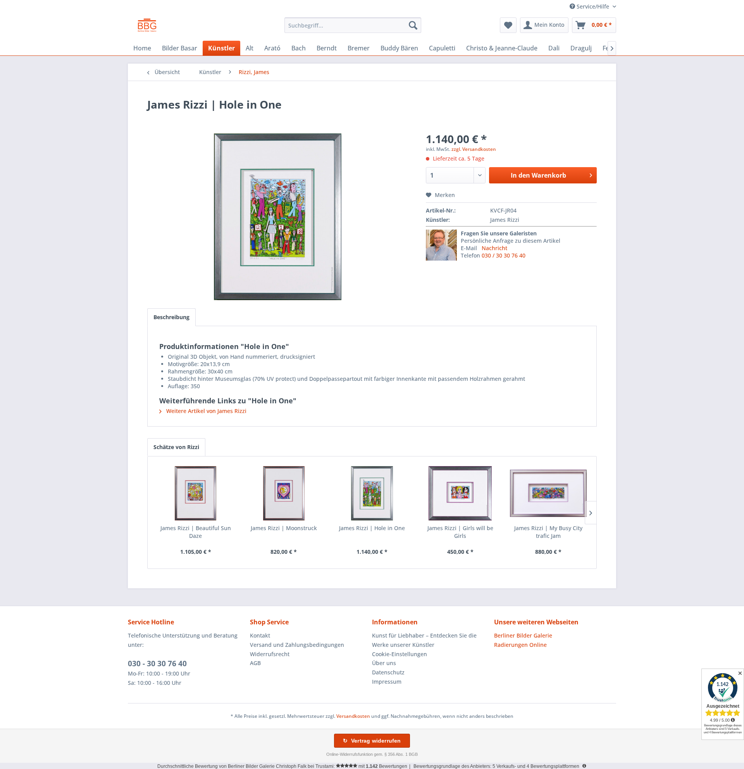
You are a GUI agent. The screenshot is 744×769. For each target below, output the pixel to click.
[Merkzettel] (508, 25)
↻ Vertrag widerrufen (372, 741)
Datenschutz (388, 672)
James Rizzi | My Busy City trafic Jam (548, 531)
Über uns (384, 663)
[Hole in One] (372, 493)
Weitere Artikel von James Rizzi (205, 411)
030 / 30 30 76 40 (503, 255)
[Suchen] (413, 25)
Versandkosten (353, 716)
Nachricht (494, 248)
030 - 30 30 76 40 (157, 663)
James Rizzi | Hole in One (372, 528)
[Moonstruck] (284, 493)
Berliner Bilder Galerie (523, 635)
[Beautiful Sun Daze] (195, 493)
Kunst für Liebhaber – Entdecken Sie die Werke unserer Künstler (424, 640)
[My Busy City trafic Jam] (548, 493)
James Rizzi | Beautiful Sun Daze (195, 531)
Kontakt (260, 635)
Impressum (386, 681)
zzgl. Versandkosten (473, 149)
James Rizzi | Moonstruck (284, 528)
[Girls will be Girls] (460, 493)
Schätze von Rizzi (176, 447)
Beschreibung (171, 317)
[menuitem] (352, 25)
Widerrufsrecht (269, 654)
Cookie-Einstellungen (399, 654)
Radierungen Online (520, 644)
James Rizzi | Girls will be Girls (460, 531)
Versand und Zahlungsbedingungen (297, 644)
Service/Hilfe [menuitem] (593, 6)
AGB (255, 663)
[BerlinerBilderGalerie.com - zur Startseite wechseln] (147, 27)
